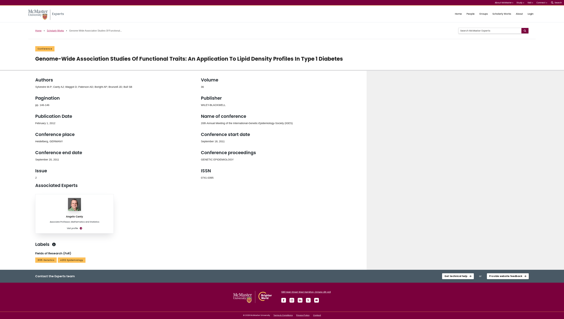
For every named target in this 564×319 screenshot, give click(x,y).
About (519, 14)
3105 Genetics (46, 260)
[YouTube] (316, 300)
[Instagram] (291, 300)
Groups (483, 14)
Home (458, 14)
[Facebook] (283, 300)
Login (530, 14)
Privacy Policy (303, 315)
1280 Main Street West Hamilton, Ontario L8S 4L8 (306, 292)
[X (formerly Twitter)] (308, 300)
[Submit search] (524, 30)
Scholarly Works (501, 14)
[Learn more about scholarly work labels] (54, 244)
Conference (45, 48)
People (470, 14)
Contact (317, 315)
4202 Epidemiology (71, 260)
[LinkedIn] (300, 300)
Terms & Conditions (283, 315)
